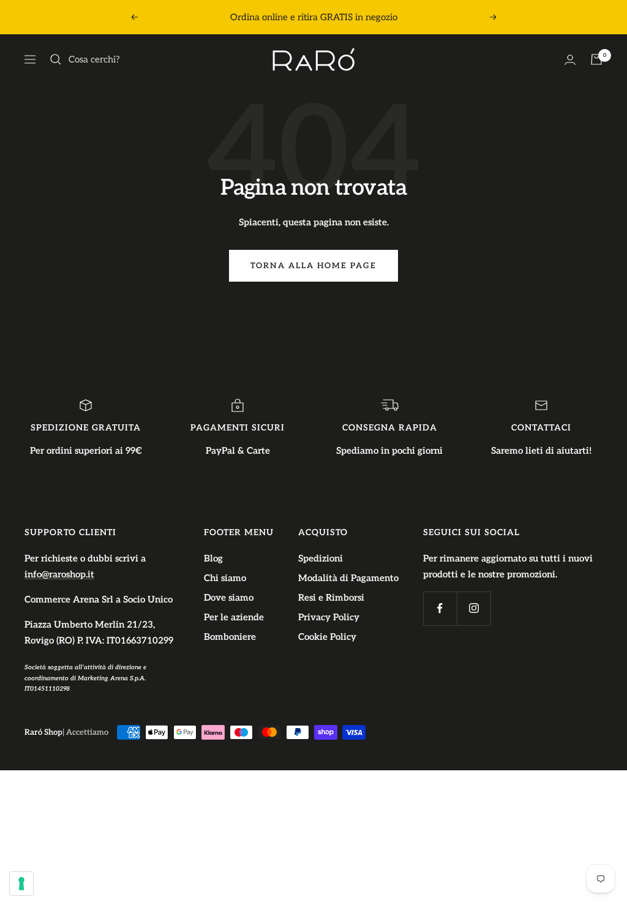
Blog (213, 558)
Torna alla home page (313, 266)
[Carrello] (596, 59)
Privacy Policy (328, 617)
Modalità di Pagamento (348, 578)
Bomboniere (230, 636)
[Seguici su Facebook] (440, 608)
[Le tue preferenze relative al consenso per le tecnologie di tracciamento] (21, 883)
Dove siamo (228, 597)
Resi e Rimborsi (331, 597)
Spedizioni (320, 558)
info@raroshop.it (59, 574)
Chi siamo (225, 578)
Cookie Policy (327, 636)
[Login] (570, 59)
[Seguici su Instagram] (473, 608)
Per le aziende (234, 617)
